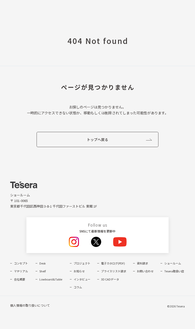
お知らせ (79, 271)
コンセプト (21, 263)
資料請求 (142, 263)
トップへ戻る (97, 139)
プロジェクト (82, 263)
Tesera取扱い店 (174, 271)
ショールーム (172, 263)
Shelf (42, 271)
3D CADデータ (110, 279)
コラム (78, 287)
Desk (42, 263)
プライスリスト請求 (113, 271)
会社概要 (19, 279)
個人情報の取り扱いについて (30, 305)
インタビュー (82, 279)
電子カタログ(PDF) (113, 263)
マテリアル (21, 271)
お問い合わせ (145, 271)
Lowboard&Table (50, 279)
